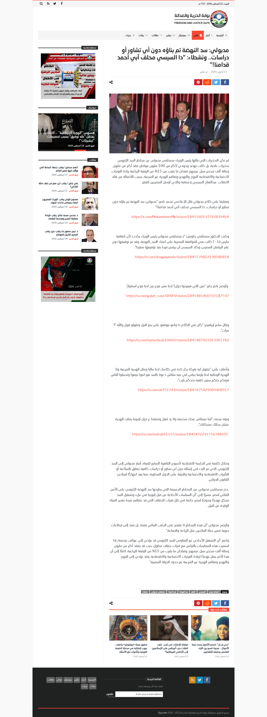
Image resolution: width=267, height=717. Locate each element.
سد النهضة (184, 592)
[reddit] (207, 82)
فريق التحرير (89, 145)
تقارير (202, 71)
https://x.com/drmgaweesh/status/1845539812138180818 (182, 257)
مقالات (50, 679)
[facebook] (225, 82)
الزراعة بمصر (214, 592)
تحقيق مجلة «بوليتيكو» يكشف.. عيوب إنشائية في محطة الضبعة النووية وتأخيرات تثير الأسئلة (131, 648)
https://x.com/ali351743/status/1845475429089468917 (183, 390)
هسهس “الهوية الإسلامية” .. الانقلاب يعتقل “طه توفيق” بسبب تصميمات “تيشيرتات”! (68, 137)
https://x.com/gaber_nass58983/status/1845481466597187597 (177, 296)
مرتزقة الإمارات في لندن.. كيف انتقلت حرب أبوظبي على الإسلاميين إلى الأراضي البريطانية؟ (170, 648)
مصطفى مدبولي (158, 592)
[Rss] (48, 3)
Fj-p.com (162, 712)
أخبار (84, 679)
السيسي (202, 592)
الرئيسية (92, 679)
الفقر (193, 592)
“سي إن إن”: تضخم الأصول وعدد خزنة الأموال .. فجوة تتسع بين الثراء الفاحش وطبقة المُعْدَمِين (210, 648)
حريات (84, 686)
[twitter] (216, 82)
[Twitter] (54, 3)
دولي (59, 679)
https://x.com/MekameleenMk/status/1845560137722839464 (180, 217)
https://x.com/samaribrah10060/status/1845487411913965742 (178, 340)
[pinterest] (198, 82)
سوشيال (68, 679)
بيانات (93, 686)
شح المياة (172, 592)
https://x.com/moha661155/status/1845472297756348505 (180, 434)
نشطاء (145, 592)
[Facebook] (61, 3)
